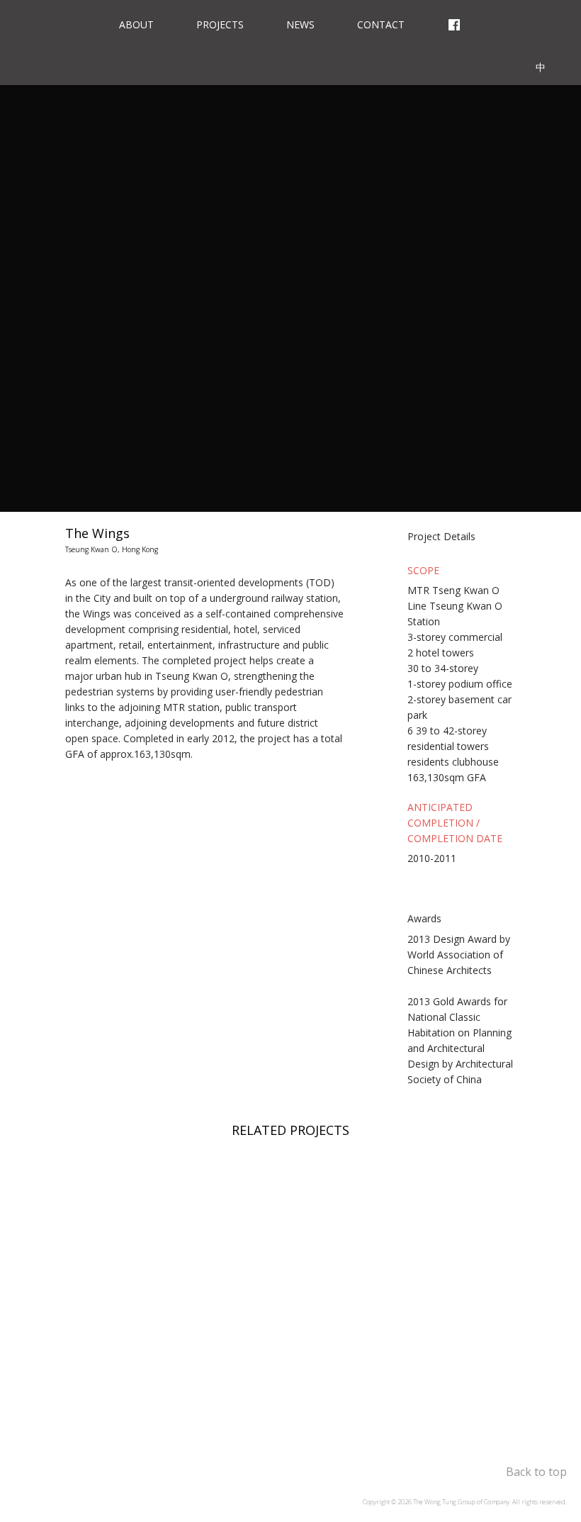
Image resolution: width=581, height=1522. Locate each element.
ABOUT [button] (136, 24)
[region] (290, 1284)
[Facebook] (454, 21)
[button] (452, 539)
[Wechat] (545, 21)
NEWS (300, 24)
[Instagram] (503, 21)
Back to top (536, 1471)
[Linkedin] (494, 64)
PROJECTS (220, 24)
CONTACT (381, 24)
